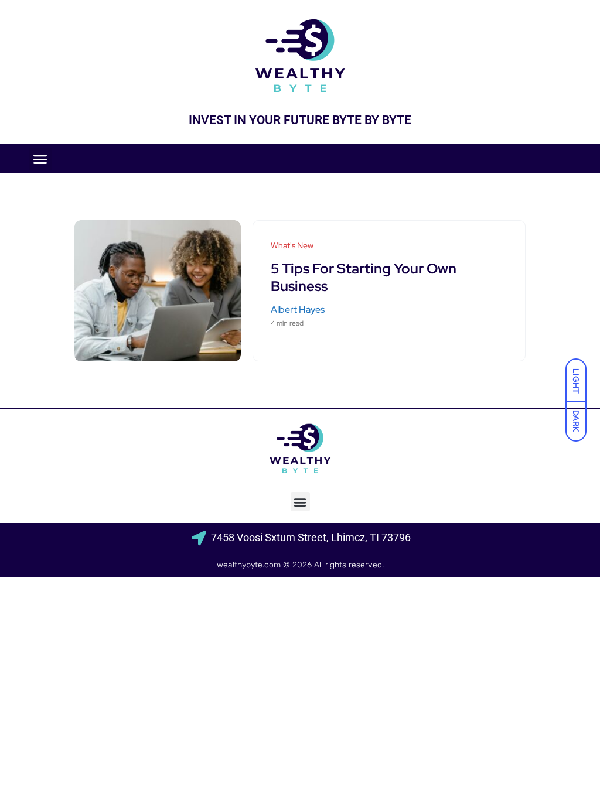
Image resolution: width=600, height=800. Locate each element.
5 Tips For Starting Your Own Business (363, 277)
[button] (40, 159)
